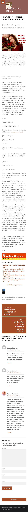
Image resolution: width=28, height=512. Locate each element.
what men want (20, 297)
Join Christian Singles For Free (14, 285)
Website (3, 481)
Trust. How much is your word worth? (13, 269)
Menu (3, 2)
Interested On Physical (17, 132)
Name (3, 468)
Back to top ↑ (9, 509)
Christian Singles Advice (10, 27)
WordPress (23, 507)
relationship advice (10, 297)
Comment (4, 448)
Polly (18, 25)
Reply (10, 362)
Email (3, 474)
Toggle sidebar (14, 499)
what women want (8, 299)
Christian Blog (13, 9)
